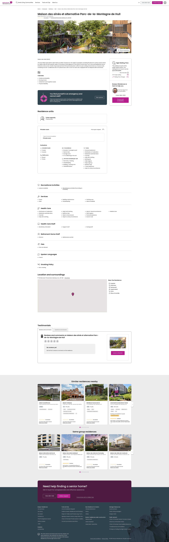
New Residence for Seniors (92, 507)
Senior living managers (115, 511)
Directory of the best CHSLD (116, 521)
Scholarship (41, 529)
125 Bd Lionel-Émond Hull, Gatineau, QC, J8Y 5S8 (61, 17)
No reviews (46, 17)
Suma (87, 511)
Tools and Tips (46, 2)
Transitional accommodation (117, 526)
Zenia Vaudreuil (89, 521)
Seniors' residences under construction (95, 517)
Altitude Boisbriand (90, 509)
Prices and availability (120, 100)
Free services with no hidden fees (85, 497)
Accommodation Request (68, 509)
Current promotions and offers (70, 521)
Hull (55, 9)
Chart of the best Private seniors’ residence (73, 519)
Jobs (39, 524)
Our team (40, 514)
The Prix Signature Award (44, 519)
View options (99, 97)
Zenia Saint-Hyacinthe (91, 524)
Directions (67, 278)
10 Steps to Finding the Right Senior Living (119, 529)
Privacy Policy (105, 538)
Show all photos (124, 50)
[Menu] (7, 2)
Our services (41, 509)
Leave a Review (118, 353)
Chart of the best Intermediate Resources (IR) (120, 524)
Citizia (87, 514)
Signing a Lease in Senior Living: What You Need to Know (73, 516)
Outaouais (44, 9)
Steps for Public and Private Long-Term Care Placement (73, 514)
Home (39, 9)
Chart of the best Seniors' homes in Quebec (120, 519)
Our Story (40, 511)
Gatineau (51, 9)
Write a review (41, 521)
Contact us (41, 516)
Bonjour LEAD (112, 514)
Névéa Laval (89, 519)
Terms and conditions (95, 538)
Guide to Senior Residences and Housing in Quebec (73, 511)
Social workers (113, 509)
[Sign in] (165, 2)
